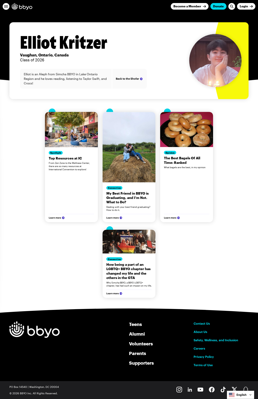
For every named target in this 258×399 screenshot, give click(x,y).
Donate (218, 6)
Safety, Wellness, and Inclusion (216, 340)
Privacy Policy (204, 357)
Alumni (137, 334)
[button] (6, 6)
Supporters (141, 363)
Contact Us (202, 323)
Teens (135, 324)
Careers (199, 348)
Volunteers (141, 343)
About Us (200, 332)
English (241, 395)
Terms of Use (203, 365)
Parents (137, 353)
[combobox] (240, 395)
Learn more (55, 217)
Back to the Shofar (127, 78)
